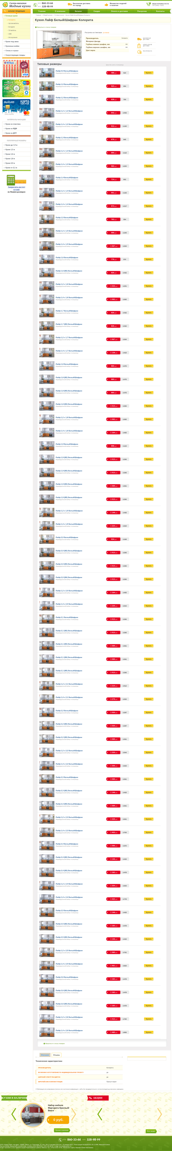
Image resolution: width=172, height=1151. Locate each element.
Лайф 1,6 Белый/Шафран (67, 257)
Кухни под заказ (12, 41)
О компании (60, 11)
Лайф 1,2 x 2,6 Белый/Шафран (69, 1017)
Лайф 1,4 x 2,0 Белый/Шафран (69, 604)
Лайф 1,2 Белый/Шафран (67, 98)
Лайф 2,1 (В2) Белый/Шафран (69, 631)
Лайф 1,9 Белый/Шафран (67, 444)
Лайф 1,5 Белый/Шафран (67, 217)
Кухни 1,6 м (10, 154)
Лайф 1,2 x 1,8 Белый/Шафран (69, 417)
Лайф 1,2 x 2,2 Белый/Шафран (69, 751)
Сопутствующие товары (15, 55)
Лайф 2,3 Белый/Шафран (67, 777)
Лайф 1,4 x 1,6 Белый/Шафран (69, 297)
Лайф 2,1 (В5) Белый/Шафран (69, 671)
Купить (148, 73)
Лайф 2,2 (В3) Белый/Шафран (69, 737)
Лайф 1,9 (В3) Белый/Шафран (69, 471)
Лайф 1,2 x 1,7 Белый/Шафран (69, 337)
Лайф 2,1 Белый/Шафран (67, 617)
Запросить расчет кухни (16, 188)
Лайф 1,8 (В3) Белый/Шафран (69, 391)
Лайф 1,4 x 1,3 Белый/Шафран (69, 164)
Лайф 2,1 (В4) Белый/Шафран (69, 657)
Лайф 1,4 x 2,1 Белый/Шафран (69, 697)
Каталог (78, 11)
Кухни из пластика (13, 124)
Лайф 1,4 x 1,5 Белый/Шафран (69, 244)
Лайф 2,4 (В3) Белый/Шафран (69, 871)
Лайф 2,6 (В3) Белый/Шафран (69, 1004)
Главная (41, 11)
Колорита (11, 20)
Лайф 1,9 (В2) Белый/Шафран (69, 457)
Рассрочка (142, 11)
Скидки (97, 11)
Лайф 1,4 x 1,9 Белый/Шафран (69, 524)
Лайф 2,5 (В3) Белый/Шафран (69, 937)
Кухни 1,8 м (10, 159)
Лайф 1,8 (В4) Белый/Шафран (69, 404)
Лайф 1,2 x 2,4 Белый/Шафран (69, 884)
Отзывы (56, 1055)
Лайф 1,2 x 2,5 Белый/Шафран (69, 950)
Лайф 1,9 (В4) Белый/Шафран (69, 484)
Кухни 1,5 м (10, 149)
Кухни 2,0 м (10, 163)
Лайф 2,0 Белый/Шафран (67, 537)
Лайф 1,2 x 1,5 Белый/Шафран (69, 231)
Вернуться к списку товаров (46, 27)
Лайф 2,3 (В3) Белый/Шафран (69, 804)
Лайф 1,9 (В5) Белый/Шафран (69, 497)
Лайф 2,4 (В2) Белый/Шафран (69, 857)
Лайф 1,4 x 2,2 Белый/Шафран (69, 764)
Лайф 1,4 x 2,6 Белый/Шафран (69, 1030)
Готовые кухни (59, 15)
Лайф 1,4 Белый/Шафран (67, 178)
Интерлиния (12, 37)
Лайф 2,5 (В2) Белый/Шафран (69, 924)
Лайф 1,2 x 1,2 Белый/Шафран (69, 111)
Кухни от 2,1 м (11, 168)
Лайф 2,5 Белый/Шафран (67, 910)
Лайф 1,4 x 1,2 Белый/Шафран (69, 124)
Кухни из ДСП (11, 133)
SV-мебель (12, 30)
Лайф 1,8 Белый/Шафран (67, 364)
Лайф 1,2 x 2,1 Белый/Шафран (69, 684)
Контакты (160, 11)
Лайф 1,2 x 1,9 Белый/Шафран (69, 511)
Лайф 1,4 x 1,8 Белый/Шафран (69, 431)
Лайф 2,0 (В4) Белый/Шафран (69, 577)
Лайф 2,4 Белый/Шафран (67, 844)
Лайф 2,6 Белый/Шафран (67, 977)
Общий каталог (48, 15)
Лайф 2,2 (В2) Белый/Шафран (69, 724)
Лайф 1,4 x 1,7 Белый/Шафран (69, 351)
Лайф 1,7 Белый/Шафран (67, 311)
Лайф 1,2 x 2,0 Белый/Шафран (69, 591)
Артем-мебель (13, 23)
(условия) (106, 32)
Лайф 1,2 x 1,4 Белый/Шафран (69, 191)
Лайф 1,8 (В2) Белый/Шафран (69, 377)
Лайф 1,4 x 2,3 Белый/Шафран (69, 831)
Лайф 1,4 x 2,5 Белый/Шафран (69, 964)
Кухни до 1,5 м (11, 145)
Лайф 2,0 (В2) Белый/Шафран (69, 551)
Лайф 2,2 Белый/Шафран (67, 711)
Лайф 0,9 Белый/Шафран (67, 71)
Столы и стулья (12, 51)
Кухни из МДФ (11, 128)
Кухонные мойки (12, 46)
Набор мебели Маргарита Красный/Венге (58, 1108)
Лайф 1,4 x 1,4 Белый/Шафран (69, 204)
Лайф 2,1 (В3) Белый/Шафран (69, 644)
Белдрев (11, 27)
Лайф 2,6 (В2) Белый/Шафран (69, 990)
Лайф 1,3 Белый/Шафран (67, 138)
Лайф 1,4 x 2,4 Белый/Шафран (69, 897)
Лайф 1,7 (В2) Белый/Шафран (69, 324)
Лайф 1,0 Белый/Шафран (67, 84)
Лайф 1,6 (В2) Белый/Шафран (69, 271)
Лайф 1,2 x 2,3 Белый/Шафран (69, 817)
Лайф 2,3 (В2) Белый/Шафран (69, 791)
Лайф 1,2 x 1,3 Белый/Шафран (69, 151)
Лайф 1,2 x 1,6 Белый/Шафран (69, 284)
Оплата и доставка (119, 11)
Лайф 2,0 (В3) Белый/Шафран (69, 564)
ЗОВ (9, 34)
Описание (45, 1055)
